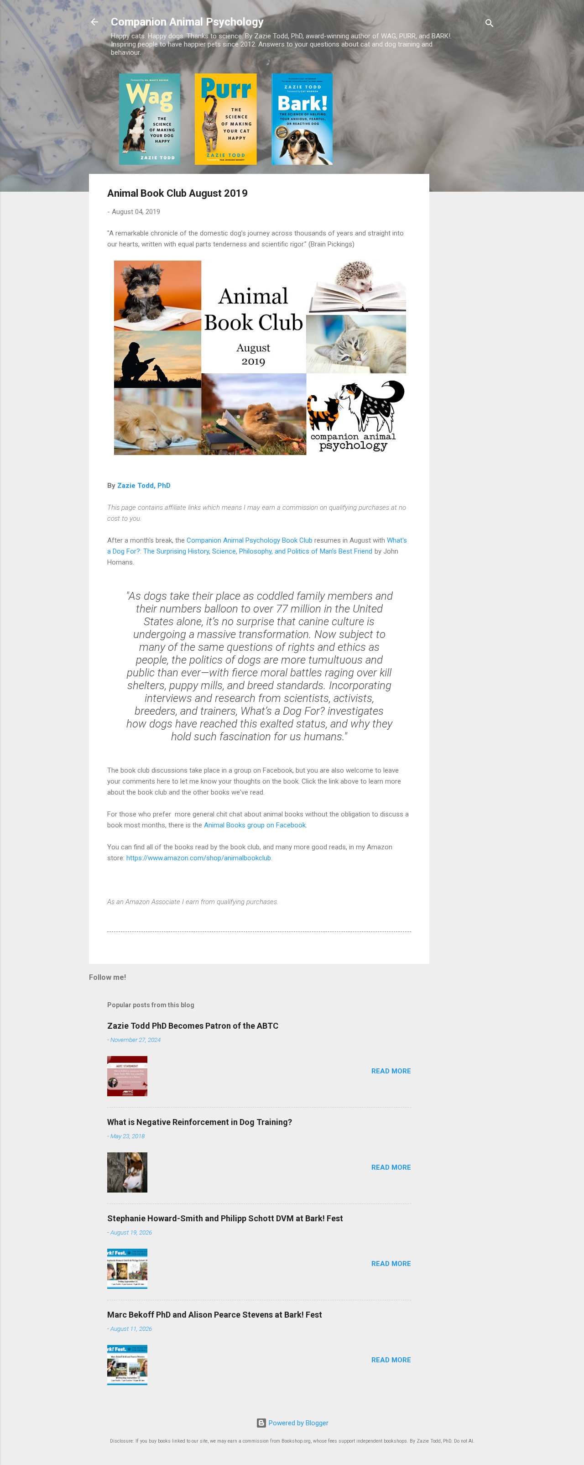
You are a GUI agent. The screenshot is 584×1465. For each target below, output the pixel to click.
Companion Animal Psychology (187, 22)
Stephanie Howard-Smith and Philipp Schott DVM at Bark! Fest (225, 1218)
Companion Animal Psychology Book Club (250, 540)
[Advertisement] (466, 210)
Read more (391, 1071)
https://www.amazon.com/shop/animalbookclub (198, 858)
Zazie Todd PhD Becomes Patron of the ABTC (192, 1026)
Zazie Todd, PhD (144, 485)
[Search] (489, 25)
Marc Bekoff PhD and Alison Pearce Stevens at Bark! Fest (214, 1314)
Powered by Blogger (297, 1423)
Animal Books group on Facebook (255, 825)
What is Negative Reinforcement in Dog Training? (199, 1122)
